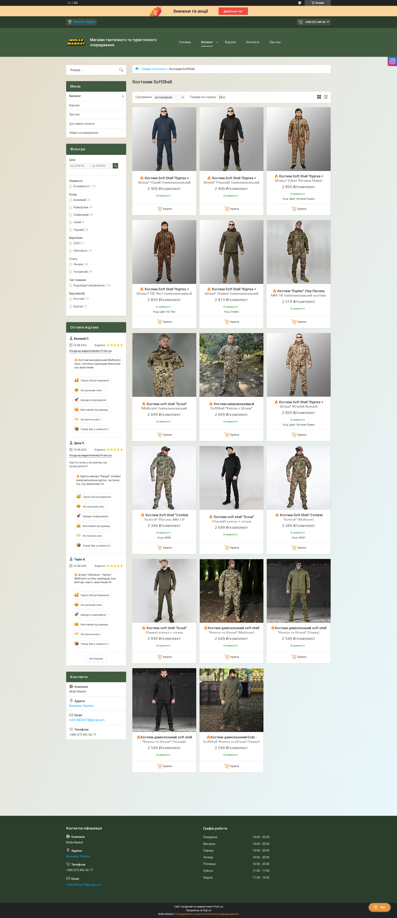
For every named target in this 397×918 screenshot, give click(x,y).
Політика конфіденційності (223, 914)
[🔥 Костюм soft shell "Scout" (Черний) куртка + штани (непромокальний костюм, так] (231, 478)
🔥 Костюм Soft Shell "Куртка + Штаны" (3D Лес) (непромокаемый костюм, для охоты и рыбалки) (164, 293)
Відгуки (230, 42)
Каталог (207, 42)
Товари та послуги (153, 69)
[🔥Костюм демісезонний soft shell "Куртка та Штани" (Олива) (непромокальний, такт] (299, 591)
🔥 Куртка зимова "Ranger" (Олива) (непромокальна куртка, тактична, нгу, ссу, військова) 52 (98, 480)
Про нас (275, 42)
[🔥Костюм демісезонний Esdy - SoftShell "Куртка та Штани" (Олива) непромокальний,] (231, 700)
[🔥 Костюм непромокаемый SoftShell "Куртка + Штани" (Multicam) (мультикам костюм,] (231, 365)
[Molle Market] (76, 42)
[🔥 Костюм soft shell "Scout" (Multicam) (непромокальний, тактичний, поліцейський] (164, 365)
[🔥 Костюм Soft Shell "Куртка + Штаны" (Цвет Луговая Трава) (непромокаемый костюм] (299, 139)
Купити (167, 208)
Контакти (252, 42)
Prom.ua (218, 906)
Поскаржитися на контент (190, 914)
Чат (382, 907)
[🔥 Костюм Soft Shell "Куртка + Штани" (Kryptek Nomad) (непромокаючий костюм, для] (299, 365)
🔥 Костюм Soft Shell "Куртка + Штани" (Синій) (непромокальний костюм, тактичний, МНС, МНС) (164, 182)
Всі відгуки (96, 658)
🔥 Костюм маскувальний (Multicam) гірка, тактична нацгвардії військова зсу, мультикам (97, 363)
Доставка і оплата (81, 123)
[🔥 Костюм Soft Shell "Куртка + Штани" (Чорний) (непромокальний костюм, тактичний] (231, 139)
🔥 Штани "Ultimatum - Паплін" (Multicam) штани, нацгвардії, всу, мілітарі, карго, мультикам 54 (95, 578)
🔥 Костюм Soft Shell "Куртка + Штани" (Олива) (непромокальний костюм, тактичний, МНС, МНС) (231, 293)
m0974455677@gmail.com (87, 720)
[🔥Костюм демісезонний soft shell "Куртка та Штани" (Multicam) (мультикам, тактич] (231, 591)
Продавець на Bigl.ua (198, 910)
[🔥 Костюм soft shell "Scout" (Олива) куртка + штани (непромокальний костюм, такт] (164, 591)
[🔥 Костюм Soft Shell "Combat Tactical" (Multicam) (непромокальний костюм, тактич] (299, 478)
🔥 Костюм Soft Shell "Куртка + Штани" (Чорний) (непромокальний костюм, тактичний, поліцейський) (231, 182)
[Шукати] (121, 70)
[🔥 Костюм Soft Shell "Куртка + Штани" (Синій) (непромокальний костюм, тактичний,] (164, 139)
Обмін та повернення (83, 132)
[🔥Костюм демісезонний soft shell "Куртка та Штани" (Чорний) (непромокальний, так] (164, 700)
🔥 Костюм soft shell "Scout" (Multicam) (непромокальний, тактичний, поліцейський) (164, 408)
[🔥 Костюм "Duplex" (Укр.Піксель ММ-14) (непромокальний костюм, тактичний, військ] (299, 252)
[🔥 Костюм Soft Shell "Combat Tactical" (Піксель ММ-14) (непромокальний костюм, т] (164, 478)
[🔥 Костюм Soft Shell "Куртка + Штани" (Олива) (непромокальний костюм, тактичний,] (231, 252)
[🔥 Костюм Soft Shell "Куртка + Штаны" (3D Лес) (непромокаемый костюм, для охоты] (164, 252)
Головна (185, 42)
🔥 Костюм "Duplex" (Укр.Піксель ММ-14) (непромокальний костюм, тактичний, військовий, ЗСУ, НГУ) (298, 295)
